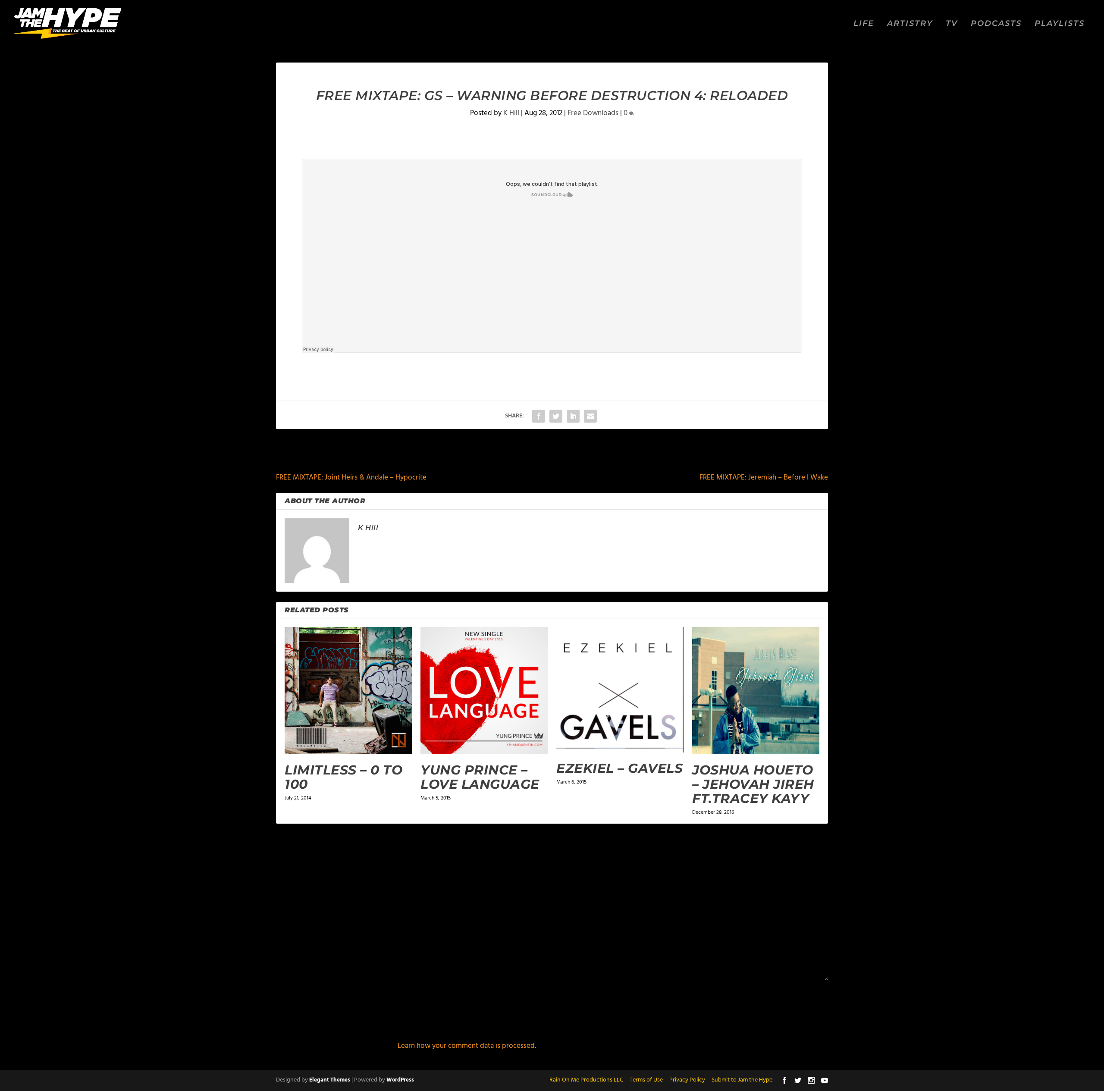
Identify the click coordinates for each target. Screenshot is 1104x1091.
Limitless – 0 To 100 (343, 777)
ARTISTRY (910, 24)
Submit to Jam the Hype (742, 1080)
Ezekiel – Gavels (619, 768)
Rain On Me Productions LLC (586, 1080)
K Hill (511, 113)
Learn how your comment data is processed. (467, 1046)
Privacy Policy (687, 1080)
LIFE (863, 24)
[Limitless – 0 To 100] (348, 690)
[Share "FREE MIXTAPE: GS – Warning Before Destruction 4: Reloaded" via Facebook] (538, 416)
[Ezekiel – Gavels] (620, 689)
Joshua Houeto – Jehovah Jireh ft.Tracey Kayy (753, 784)
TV (952, 24)
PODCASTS (996, 24)
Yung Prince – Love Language (479, 777)
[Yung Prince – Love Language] (484, 690)
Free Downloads (593, 113)
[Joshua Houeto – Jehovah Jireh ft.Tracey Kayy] (755, 690)
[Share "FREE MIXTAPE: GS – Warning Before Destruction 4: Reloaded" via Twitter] (556, 416)
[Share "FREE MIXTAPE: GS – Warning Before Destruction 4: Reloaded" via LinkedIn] (573, 416)
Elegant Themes (329, 1080)
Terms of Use (646, 1080)
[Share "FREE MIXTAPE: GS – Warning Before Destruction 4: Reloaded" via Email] (590, 416)
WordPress (400, 1080)
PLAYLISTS (1060, 24)
